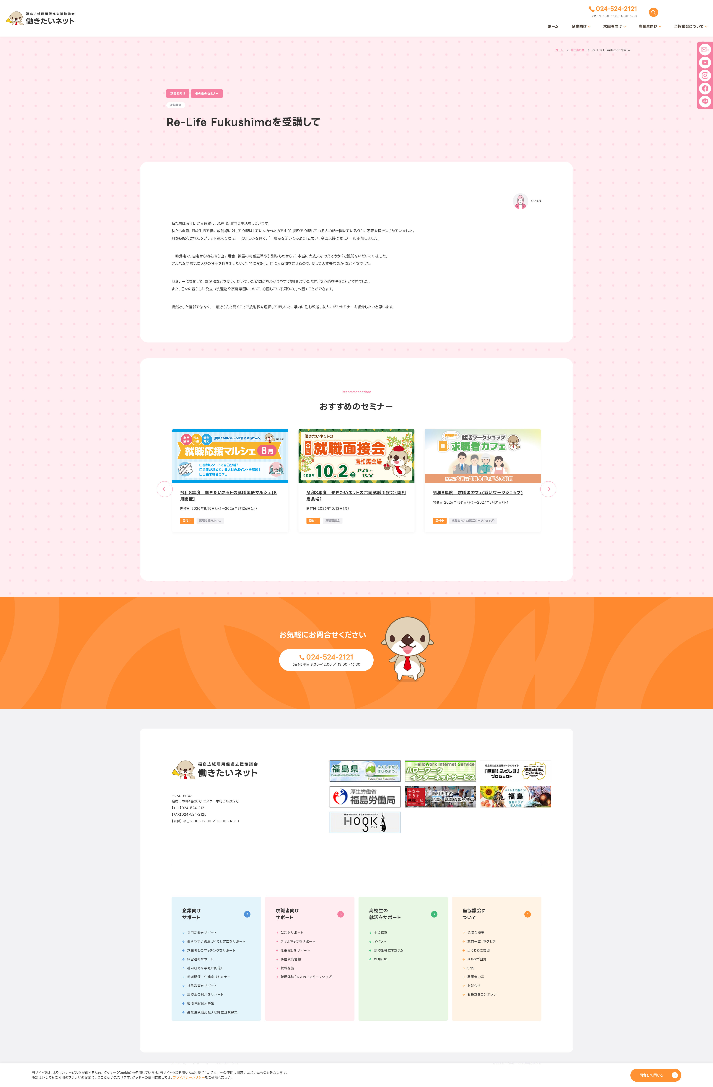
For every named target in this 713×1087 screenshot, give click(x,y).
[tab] (348, 547)
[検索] (653, 12)
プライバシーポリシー (189, 1077)
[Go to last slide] (164, 489)
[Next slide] (548, 489)
